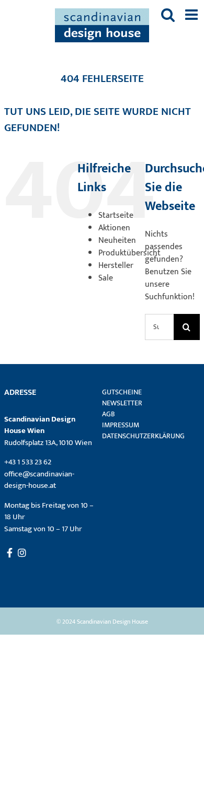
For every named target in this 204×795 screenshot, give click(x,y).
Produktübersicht (129, 253)
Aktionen (114, 228)
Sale (105, 278)
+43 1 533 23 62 (27, 462)
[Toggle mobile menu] (192, 14)
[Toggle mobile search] (168, 14)
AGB (108, 413)
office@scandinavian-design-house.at (39, 480)
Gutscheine (122, 392)
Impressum (120, 424)
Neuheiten (117, 240)
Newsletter (122, 403)
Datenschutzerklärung (143, 435)
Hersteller (115, 266)
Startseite (115, 215)
